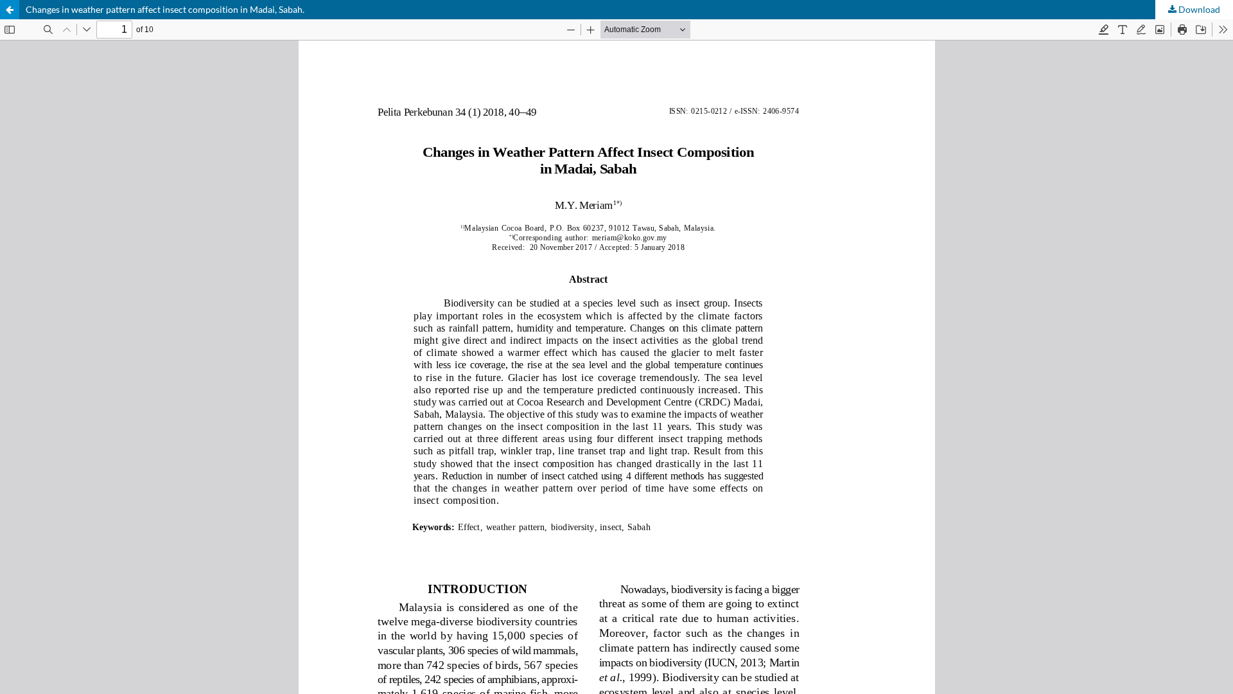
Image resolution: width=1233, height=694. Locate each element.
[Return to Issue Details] (9, 9)
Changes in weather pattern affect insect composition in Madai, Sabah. (165, 9)
